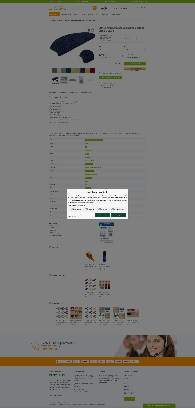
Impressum (82, 205)
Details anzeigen (72, 216)
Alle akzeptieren (118, 215)
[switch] (73, 209)
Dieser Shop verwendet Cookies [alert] (97, 192)
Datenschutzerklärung (73, 205)
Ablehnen (102, 215)
